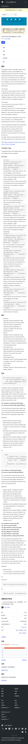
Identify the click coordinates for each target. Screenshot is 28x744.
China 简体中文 (8, 725)
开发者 (3, 705)
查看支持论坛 (4, 670)
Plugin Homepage (9, 142)
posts (20, 633)
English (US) (24, 627)
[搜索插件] (15, 14)
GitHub (3, 144)
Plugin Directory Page (19, 142)
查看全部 (24, 660)
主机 (2, 693)
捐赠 (16, 705)
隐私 (2, 696)
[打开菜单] (26, 2)
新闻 (2, 691)
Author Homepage (10, 144)
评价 (4, 51)
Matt (3, 714)
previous (24, 633)
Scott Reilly (7, 38)
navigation (21, 630)
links (17, 630)
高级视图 (3, 637)
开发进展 (5, 58)
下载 (3, 42)
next (25, 630)
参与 (16, 700)
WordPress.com (6, 712)
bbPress (4, 717)
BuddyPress (5, 719)
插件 (16, 693)
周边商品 (17, 707)
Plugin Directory (5, 6)
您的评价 (3, 660)
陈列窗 (16, 688)
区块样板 (17, 696)
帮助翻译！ (20, 10)
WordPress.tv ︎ (5, 707)
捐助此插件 (4, 680)
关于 (2, 688)
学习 (2, 700)
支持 (4, 61)
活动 (16, 702)
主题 (16, 691)
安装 (4, 54)
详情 (4, 47)
